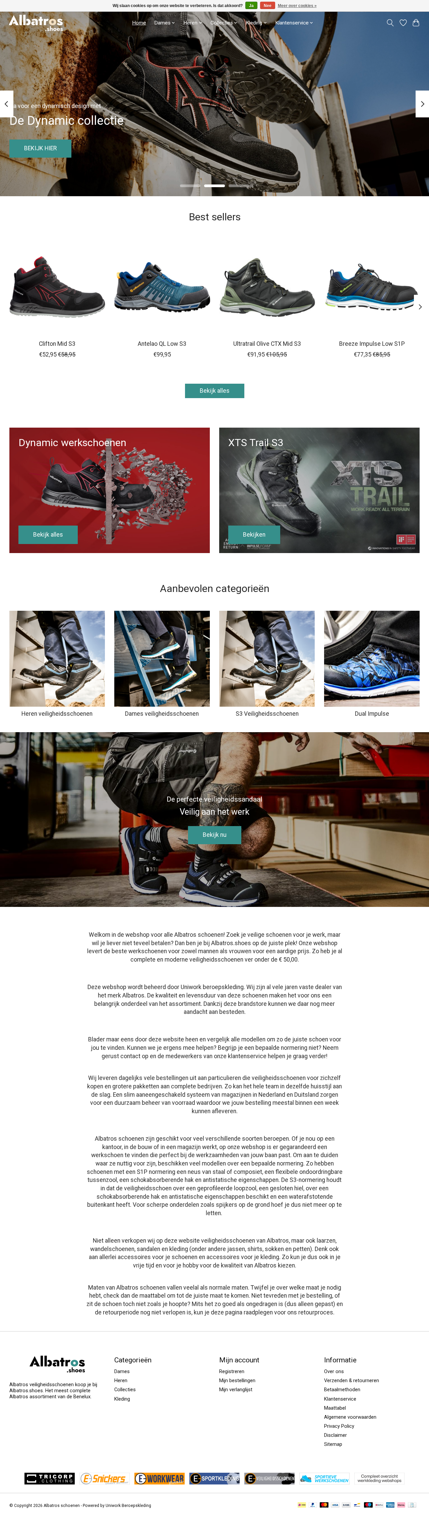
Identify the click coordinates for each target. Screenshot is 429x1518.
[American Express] (390, 1505)
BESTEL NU (390, 148)
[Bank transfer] (346, 1505)
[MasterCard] (324, 1505)
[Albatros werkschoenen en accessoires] (35, 22)
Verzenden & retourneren (351, 1380)
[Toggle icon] (390, 23)
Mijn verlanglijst (235, 1390)
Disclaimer (335, 1435)
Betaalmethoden (342, 1390)
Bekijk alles (215, 390)
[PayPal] (313, 1505)
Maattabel (335, 1408)
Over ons (334, 1371)
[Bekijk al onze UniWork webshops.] (379, 1482)
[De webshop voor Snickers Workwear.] (104, 1482)
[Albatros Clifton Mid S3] (57, 287)
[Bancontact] (357, 1505)
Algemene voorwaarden (350, 1417)
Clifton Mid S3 (57, 343)
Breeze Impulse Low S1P (372, 343)
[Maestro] (368, 1505)
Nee (267, 5)
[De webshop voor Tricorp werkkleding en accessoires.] (49, 1482)
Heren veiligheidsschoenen (57, 713)
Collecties (125, 1390)
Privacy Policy (339, 1426)
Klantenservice (292, 23)
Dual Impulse (372, 713)
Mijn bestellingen (237, 1380)
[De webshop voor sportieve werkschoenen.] (324, 1482)
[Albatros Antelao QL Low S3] (162, 287)
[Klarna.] (401, 1505)
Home (139, 23)
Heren (120, 1380)
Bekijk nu (215, 834)
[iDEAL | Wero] (302, 1505)
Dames (122, 1371)
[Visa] (335, 1505)
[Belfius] (379, 1505)
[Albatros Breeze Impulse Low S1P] (372, 287)
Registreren (231, 1371)
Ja (251, 5)
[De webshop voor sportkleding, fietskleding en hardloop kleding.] (214, 1482)
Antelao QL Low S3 (162, 343)
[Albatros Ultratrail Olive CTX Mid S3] (267, 287)
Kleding (122, 1399)
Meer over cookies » (297, 5)
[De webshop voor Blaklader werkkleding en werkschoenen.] (159, 1482)
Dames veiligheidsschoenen (162, 713)
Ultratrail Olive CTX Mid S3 (267, 343)
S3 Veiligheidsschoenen (267, 713)
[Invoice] (412, 1505)
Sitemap (333, 1444)
